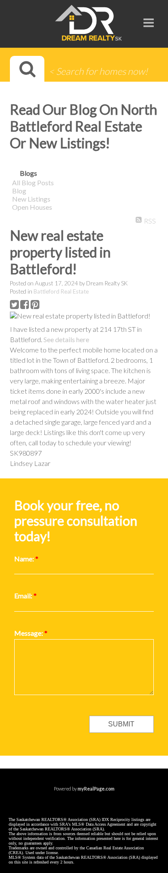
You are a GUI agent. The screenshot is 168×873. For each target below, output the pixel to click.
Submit (121, 724)
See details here (66, 339)
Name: (24, 558)
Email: (24, 595)
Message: (29, 633)
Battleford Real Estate (61, 291)
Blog (19, 191)
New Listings (31, 199)
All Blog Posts (33, 182)
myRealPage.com (96, 788)
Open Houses (32, 207)
